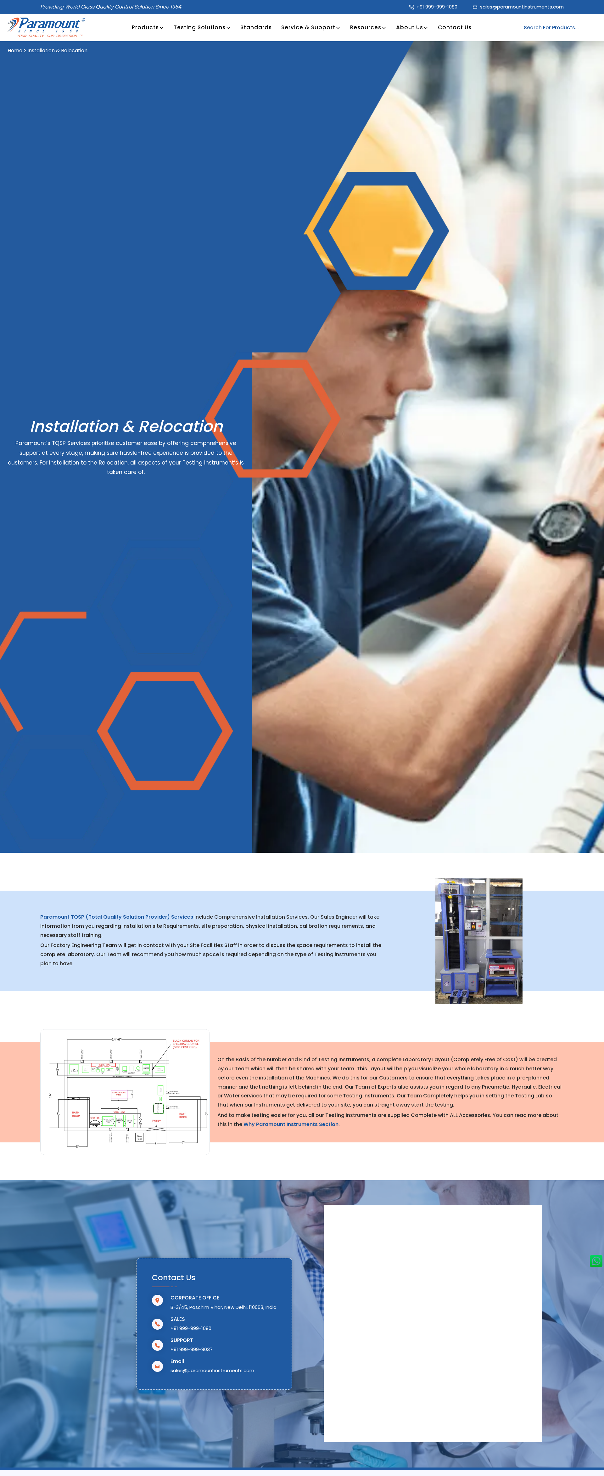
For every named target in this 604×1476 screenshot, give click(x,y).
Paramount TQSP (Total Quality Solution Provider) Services (117, 917)
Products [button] (145, 27)
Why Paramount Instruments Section (290, 1124)
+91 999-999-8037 (192, 1349)
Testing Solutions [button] (200, 27)
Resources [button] (365, 27)
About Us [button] (409, 27)
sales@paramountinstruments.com (522, 6)
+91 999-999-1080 (437, 6)
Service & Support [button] (308, 27)
